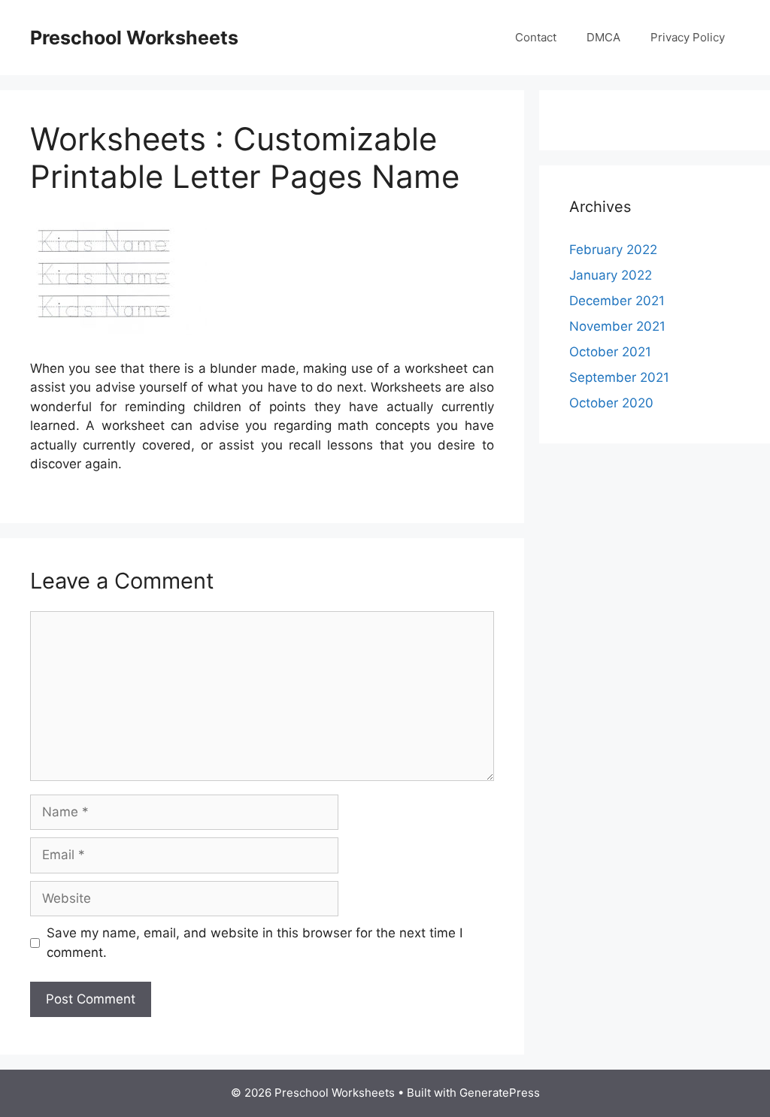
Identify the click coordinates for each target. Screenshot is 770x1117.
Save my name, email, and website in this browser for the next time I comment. (254, 942)
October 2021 (610, 351)
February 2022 (613, 249)
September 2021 (619, 377)
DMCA (603, 37)
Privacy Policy (687, 37)
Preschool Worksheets (134, 37)
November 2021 (617, 326)
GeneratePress (499, 1092)
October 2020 (611, 402)
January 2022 (610, 275)
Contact (535, 37)
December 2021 (617, 300)
